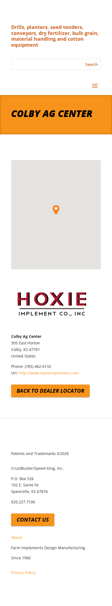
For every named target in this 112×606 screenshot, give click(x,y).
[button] (56, 210)
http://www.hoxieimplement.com (49, 373)
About (16, 537)
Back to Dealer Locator (50, 390)
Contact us (33, 519)
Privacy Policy (23, 572)
